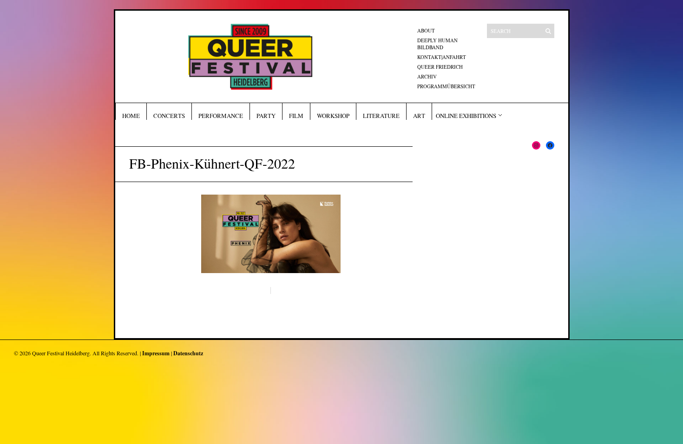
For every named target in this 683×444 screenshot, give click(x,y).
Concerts (169, 115)
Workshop (333, 115)
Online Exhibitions (466, 115)
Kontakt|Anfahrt (441, 56)
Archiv (427, 76)
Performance (220, 115)
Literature (381, 115)
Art (419, 115)
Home (131, 115)
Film (296, 115)
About (426, 30)
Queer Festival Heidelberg (61, 353)
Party (266, 115)
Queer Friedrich (440, 66)
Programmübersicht (446, 86)
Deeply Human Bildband (437, 44)
